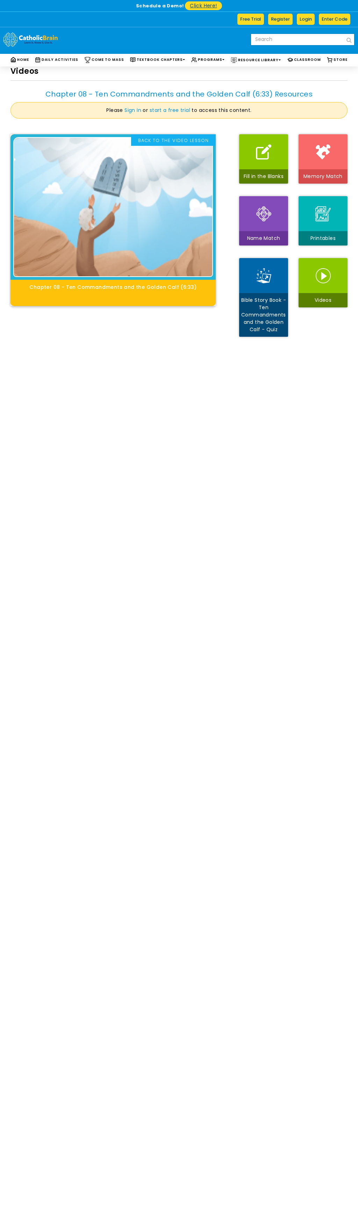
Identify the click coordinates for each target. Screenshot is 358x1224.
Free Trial (250, 19)
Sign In (132, 110)
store (340, 59)
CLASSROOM (307, 59)
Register (280, 19)
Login (306, 19)
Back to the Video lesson (173, 140)
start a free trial (170, 110)
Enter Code (335, 19)
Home (22, 59)
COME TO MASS (107, 59)
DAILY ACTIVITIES (59, 59)
